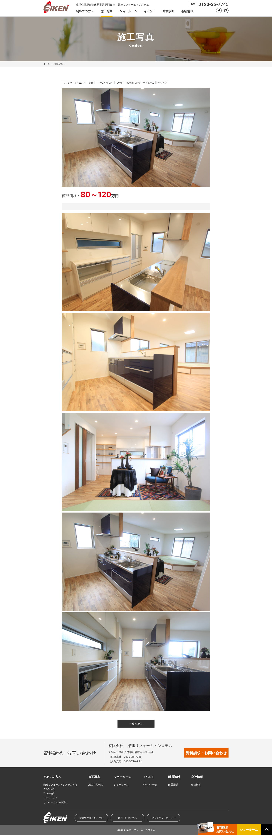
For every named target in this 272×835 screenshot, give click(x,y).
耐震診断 (168, 11)
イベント (150, 11)
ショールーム (128, 11)
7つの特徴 (48, 788)
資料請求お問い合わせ (225, 829)
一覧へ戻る (136, 723)
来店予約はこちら (127, 817)
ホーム (46, 64)
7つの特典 (48, 793)
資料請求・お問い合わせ (206, 753)
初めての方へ (85, 11)
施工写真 (107, 11)
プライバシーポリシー (164, 817)
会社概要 (196, 784)
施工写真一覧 (95, 784)
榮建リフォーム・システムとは (60, 784)
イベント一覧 (150, 784)
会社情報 (187, 11)
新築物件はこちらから (91, 817)
